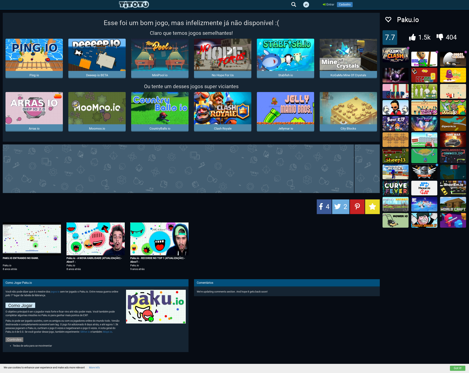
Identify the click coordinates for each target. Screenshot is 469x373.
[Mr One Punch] (396, 107)
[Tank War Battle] (453, 139)
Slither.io (85, 331)
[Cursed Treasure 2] (424, 123)
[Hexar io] (424, 188)
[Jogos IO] (134, 4)
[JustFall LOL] (424, 204)
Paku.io (7, 265)
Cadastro (345, 4)
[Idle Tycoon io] (424, 155)
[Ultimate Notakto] (396, 139)
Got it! (457, 368)
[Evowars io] (424, 172)
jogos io (55, 291)
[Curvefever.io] (396, 188)
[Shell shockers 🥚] (453, 59)
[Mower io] (396, 220)
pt (306, 4)
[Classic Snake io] (453, 155)
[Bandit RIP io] (396, 123)
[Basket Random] (396, 204)
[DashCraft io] (424, 139)
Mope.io (107, 331)
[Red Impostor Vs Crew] (453, 220)
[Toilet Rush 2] (424, 220)
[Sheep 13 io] (396, 155)
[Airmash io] (453, 172)
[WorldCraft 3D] (453, 204)
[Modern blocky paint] (396, 172)
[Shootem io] (453, 188)
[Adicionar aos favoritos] (372, 206)
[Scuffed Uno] (424, 75)
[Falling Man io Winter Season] (453, 75)
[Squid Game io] (424, 107)
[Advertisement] (191, 168)
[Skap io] (396, 91)
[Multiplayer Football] (424, 91)
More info (94, 367)
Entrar (330, 4)
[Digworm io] (453, 123)
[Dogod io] (453, 107)
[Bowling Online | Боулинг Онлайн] (396, 75)
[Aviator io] (453, 91)
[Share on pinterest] (357, 206)
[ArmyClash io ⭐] (396, 55)
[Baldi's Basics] (424, 59)
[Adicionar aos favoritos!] (388, 20)
